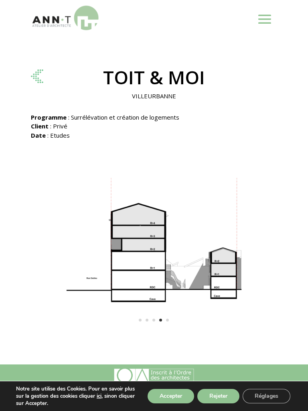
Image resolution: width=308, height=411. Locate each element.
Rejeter (218, 396)
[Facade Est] (154, 338)
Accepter (171, 396)
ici (99, 396)
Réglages (266, 396)
